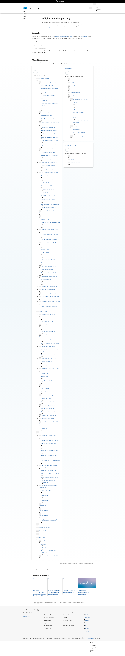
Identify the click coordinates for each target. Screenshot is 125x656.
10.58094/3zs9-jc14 (39, 604)
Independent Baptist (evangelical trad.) (49, 88)
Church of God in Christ (46, 490)
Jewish (72, 79)
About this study (53, 28)
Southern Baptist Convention (47, 85)
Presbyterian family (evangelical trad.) (50, 162)
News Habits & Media (68, 623)
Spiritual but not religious (78, 112)
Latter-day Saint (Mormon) (44, 527)
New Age (75, 126)
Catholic (40, 524)
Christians (35, 68)
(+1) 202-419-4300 (27, 616)
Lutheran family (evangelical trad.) (49, 149)
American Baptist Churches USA (48, 318)
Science (65, 617)
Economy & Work (67, 614)
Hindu (72, 89)
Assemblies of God (45, 175)
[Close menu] (94, 4)
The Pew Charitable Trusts (89, 638)
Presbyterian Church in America (48, 165)
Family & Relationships (68, 612)
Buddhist (73, 85)
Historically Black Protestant (45, 432)
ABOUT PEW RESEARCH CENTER (29, 637)
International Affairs (48, 614)
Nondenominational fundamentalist (49, 130)
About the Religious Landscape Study (69, 591)
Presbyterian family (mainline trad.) (49, 358)
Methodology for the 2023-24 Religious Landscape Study (54, 592)
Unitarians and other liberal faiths (80, 99)
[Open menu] (90, 8)
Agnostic (72, 159)
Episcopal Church (45, 373)
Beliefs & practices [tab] (47, 569)
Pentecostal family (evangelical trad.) (50, 172)
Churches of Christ (45, 219)
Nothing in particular (75, 162)
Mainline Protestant (43, 311)
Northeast (62, 36)
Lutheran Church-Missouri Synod (48, 152)
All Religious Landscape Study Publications (83, 592)
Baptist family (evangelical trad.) (49, 82)
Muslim (72, 82)
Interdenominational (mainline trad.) (49, 339)
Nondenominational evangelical (48, 127)
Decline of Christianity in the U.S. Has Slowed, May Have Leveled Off (39, 593)
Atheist (72, 156)
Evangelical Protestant (44, 78)
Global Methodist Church (46, 115)
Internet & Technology (68, 620)
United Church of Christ (46, 398)
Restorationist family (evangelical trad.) (50, 216)
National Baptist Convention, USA (48, 443)
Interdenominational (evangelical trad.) (49, 137)
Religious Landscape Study (35, 8)
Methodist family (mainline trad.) (49, 324)
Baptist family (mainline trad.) (48, 314)
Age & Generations (48, 625)
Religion (45, 623)
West (71, 36)
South (66, 36)
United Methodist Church (46, 328)
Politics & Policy (47, 612)
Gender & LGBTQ (47, 628)
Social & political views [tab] (59, 569)
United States (84, 36)
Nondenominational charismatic (48, 133)
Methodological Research (68, 625)
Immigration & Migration (49, 617)
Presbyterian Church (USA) (47, 361)
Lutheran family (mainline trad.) (48, 346)
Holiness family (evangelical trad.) (49, 242)
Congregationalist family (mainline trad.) (50, 395)
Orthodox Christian (43, 530)
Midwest (57, 36)
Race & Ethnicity (47, 620)
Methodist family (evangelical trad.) (49, 112)
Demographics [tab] (37, 569)
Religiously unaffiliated (70, 145)
